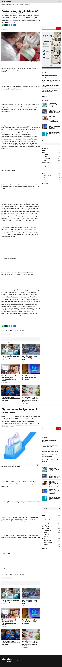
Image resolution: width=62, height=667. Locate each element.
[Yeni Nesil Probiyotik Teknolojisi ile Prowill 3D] (44, 134)
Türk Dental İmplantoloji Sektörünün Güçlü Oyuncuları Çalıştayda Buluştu (54, 119)
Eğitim (43, 150)
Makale (46, 168)
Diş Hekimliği (47, 154)
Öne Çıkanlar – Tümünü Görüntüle (12, 4)
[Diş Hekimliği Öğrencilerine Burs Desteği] (10, 349)
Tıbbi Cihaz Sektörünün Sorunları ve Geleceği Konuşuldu (54, 126)
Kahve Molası (45, 164)
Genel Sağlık (47, 158)
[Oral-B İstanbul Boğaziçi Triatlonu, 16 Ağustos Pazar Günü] (31, 349)
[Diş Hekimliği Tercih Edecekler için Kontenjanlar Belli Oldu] (10, 390)
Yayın (45, 160)
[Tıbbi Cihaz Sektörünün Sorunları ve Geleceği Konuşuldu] (31, 369)
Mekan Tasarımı (48, 177)
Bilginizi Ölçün (47, 166)
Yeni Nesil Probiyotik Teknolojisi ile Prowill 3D (54, 134)
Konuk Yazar (45, 183)
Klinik (43, 173)
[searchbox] (48, 28)
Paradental (46, 170)
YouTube (46, 172)
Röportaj (46, 179)
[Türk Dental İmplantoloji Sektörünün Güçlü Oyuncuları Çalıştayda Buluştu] (10, 369)
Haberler (44, 152)
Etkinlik (45, 156)
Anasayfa (3, 4)
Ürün (45, 181)
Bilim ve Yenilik (47, 175)
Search (58, 428)
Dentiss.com (6, 1)
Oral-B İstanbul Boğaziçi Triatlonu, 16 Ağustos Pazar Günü (54, 111)
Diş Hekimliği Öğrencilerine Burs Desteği (54, 105)
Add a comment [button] (7, 333)
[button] (58, 1)
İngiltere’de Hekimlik (47, 162)
